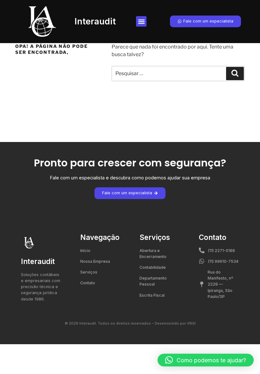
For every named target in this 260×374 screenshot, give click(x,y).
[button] (141, 21)
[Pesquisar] (235, 73)
